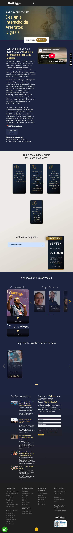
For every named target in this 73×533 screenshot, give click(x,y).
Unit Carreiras (27, 513)
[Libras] (71, 64)
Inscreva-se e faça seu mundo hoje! (12, 492)
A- (70, 58)
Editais (24, 491)
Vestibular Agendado (9, 497)
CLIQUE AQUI (41, 40)
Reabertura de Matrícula (43, 503)
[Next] (69, 302)
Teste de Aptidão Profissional (12, 505)
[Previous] (30, 302)
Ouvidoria (57, 497)
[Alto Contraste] (71, 61)
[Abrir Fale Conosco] (5, 529)
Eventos (25, 496)
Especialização (11, 520)
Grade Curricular (16, 245)
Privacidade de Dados (59, 500)
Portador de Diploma (42, 499)
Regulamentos (27, 493)
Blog (23, 500)
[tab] (36, 384)
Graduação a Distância (10, 516)
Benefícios (57, 267)
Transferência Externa (43, 494)
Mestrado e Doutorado (10, 523)
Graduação (10, 513)
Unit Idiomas (26, 511)
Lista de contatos (60, 491)
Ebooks (24, 498)
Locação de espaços (26, 503)
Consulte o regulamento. (57, 263)
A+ (71, 54)
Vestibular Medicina (9, 501)
